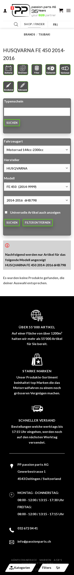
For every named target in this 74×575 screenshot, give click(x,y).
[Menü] (68, 10)
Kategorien (22, 567)
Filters (46, 567)
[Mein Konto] (5, 10)
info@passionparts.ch (34, 541)
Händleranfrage (24, 560)
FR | (55, 24)
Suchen (12, 122)
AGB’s (58, 560)
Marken (45, 560)
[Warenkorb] (61, 10)
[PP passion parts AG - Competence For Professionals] (33, 10)
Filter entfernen (37, 222)
